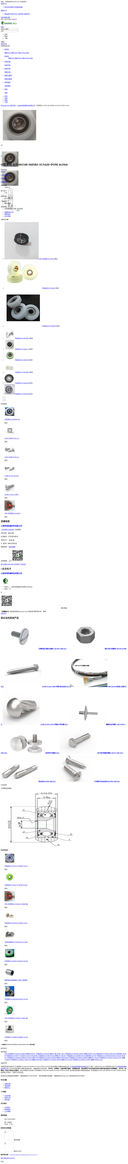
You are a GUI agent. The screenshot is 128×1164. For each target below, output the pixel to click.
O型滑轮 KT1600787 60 (12, 419)
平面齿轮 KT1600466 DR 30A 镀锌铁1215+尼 (81, 1056)
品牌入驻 (7, 1097)
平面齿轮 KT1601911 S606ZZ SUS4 (15, 923)
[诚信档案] (12, 547)
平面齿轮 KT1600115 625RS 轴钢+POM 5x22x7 (88, 1059)
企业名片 (4, 613)
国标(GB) (7, 53)
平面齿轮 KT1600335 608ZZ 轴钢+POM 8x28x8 (53, 1057)
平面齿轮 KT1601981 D (22, 338)
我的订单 (13, 7)
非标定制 (7, 61)
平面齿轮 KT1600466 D (22, 372)
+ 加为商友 (4, 529)
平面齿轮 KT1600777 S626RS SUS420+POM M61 (22, 1056)
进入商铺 (7, 216)
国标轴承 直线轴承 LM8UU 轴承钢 (15, 980)
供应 (2, 27)
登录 (2, 17)
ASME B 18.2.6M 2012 (11, 476)
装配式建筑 (8, 75)
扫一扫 (4, 175)
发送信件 (11, 529)
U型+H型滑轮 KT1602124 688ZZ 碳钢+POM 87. (20, 1054)
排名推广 (7, 1099)
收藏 (2, 182)
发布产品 (14, 14)
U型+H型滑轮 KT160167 (12, 513)
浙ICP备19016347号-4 (8, 1158)
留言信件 (7, 7)
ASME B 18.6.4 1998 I (11, 494)
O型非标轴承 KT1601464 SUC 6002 (16, 942)
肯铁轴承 (7, 82)
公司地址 (16, 564)
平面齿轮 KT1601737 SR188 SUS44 (15, 885)
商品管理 (7, 14)
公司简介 (7, 1107)
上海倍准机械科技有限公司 (26, 105)
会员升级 (7, 1095)
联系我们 (7, 1109)
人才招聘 (7, 1111)
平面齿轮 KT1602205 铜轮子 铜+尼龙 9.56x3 (50, 1054)
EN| (14, 19)
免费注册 (7, 17)
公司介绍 (10, 564)
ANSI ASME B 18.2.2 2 (11, 438)
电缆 (5, 89)
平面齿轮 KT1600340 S (22, 394)
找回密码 (7, 1086)
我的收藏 (19, 7)
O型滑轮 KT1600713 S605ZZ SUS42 (16, 961)
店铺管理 (27, 14)
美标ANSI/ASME (23, 53)
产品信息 (23, 564)
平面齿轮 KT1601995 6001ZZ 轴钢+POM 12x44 (80, 1054)
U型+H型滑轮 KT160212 (47, 259)
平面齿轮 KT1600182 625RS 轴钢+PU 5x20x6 (57, 1059)
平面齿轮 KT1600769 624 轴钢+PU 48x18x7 (52, 1056)
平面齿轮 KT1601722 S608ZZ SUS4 (15, 866)
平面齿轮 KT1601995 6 (49, 326)
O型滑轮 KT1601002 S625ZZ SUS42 (16, 999)
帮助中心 (7, 1087)
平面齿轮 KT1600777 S (22, 349)
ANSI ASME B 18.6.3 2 (11, 457)
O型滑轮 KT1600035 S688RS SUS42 (16, 1037)
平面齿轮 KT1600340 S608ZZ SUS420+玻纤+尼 (22, 1057)
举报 (5, 182)
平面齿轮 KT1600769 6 (22, 360)
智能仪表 (7, 68)
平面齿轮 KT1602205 (49, 288)
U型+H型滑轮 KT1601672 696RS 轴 (16, 904)
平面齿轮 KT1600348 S (22, 383)
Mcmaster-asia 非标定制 (8, 105)
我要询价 (7, 214)
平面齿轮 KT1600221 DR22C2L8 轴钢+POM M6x (27, 1059)
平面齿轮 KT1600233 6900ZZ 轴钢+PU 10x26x (84, 1057)
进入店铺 (4, 564)
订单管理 (20, 14)
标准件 (6, 49)
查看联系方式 (8, 212)
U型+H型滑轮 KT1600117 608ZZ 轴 (16, 1018)
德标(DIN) (14, 53)
